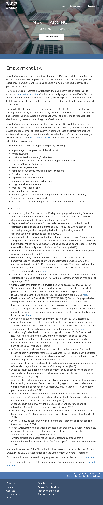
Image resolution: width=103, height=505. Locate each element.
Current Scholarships (48, 487)
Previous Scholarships (49, 490)
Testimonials (13, 494)
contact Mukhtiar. (85, 457)
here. (44, 271)
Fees (8, 497)
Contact (91, 6)
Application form (46, 494)
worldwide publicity (28, 94)
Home (62, 6)
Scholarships (75, 6)
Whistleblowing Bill (41, 137)
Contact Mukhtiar (51, 37)
